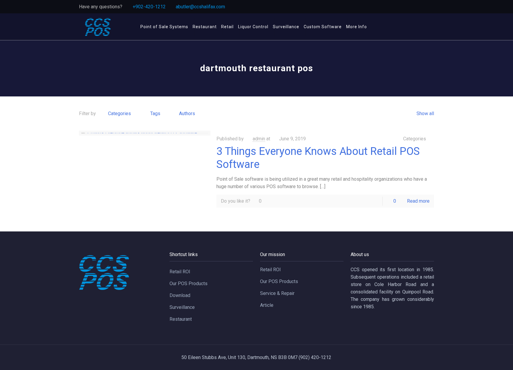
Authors (187, 113)
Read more (418, 201)
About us (360, 254)
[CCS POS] (97, 26)
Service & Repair (277, 293)
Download (180, 295)
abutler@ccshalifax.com (200, 6)
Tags (155, 113)
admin (259, 139)
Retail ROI (180, 271)
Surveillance (182, 307)
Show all (425, 113)
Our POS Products (189, 283)
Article (266, 305)
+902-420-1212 (149, 6)
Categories (119, 113)
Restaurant (181, 319)
